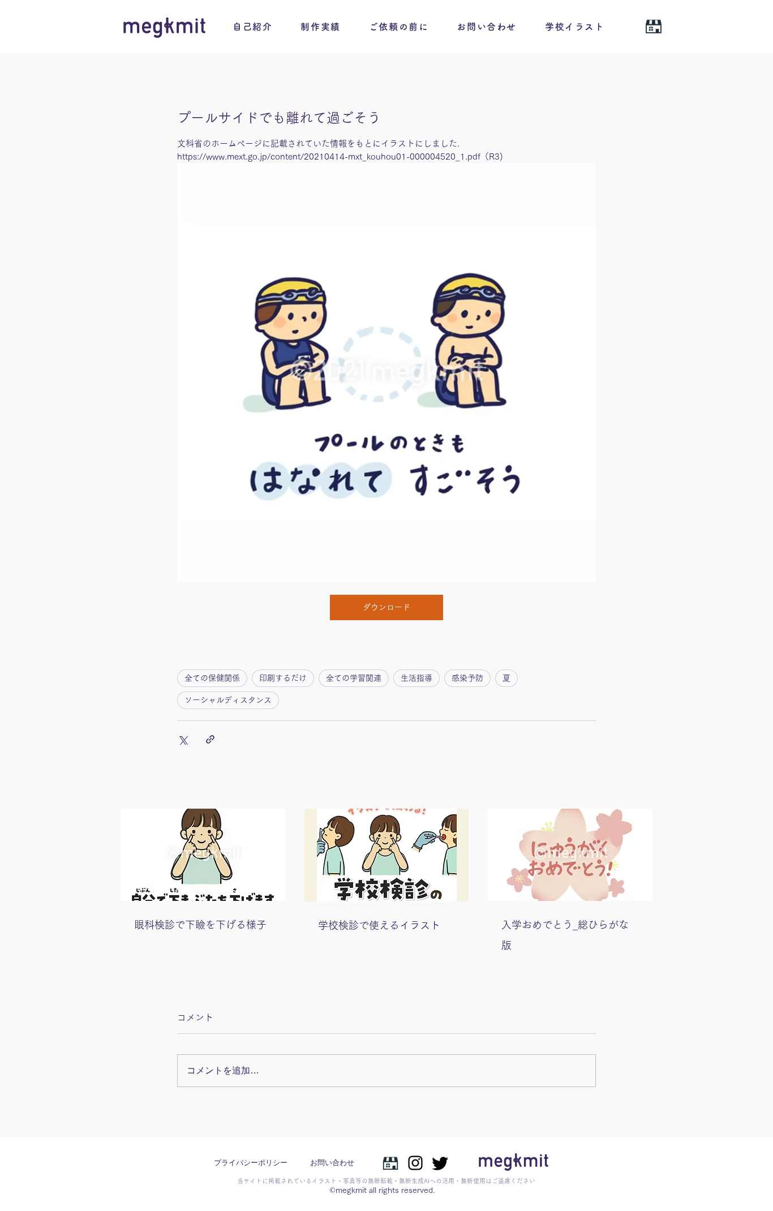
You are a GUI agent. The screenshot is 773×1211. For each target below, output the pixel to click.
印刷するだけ (283, 678)
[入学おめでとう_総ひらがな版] (570, 855)
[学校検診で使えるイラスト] (386, 855)
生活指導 (416, 678)
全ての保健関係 (212, 678)
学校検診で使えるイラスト (379, 925)
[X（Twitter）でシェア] (182, 739)
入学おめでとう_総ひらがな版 (565, 935)
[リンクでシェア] (210, 739)
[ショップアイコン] (390, 1163)
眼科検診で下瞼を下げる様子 (200, 925)
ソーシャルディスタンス (228, 700)
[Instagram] (415, 1163)
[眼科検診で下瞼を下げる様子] (203, 855)
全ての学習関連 (353, 678)
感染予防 (467, 678)
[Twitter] (440, 1163)
